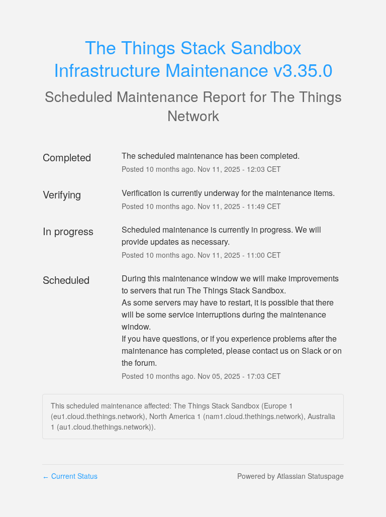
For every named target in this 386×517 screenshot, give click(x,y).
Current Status (70, 476)
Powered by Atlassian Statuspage (290, 476)
